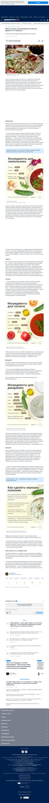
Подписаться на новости (7, 710)
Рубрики (3, 717)
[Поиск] (41, 20)
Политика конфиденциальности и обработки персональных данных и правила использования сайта (24, 780)
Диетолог (16, 578)
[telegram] (23, 751)
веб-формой (34, 765)
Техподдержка (5, 733)
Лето (11, 578)
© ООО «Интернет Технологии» (24, 794)
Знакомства (12, 17)
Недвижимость (4, 17)
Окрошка (30, 578)
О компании (4, 727)
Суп (7, 578)
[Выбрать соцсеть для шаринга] (42, 41)
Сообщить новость (6, 713)
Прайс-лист (4, 723)
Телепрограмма (24, 17)
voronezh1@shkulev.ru (30, 763)
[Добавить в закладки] (39, 41)
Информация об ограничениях (24, 775)
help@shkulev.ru (21, 765)
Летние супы (23, 578)
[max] (26, 751)
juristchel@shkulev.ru (37, 764)
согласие (3, 4)
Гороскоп (35, 17)
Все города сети (5, 743)
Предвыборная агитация (7, 737)
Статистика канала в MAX (8, 740)
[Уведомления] (44, 20)
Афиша (30, 17)
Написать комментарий (14, 40)
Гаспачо (43, 578)
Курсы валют (42, 17)
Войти (10, 613)
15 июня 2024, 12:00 (9, 36)
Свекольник (37, 578)
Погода (17, 17)
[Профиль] (47, 20)
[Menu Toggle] (1, 20)
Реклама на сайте (5, 720)
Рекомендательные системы (24, 778)
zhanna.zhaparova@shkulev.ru (20, 769)
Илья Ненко (12, 573)
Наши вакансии (5, 730)
